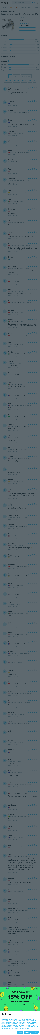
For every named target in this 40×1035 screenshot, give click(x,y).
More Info (34, 1032)
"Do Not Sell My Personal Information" (15, 1028)
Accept (20, 1032)
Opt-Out (27, 1032)
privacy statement (6, 1022)
